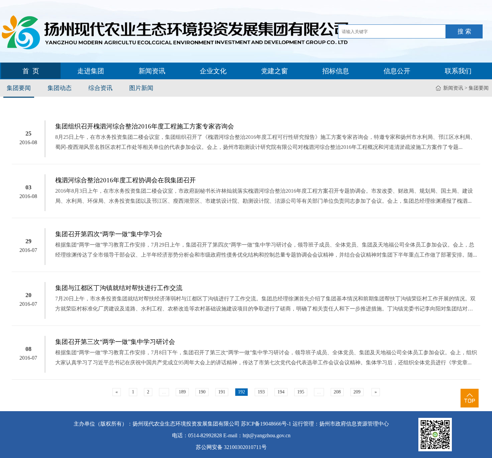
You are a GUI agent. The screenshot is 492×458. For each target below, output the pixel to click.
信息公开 (397, 71)
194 (280, 391)
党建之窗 (274, 71)
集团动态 (60, 88)
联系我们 (458, 71)
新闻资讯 (152, 71)
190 (202, 391)
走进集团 (90, 71)
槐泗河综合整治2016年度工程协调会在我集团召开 (125, 180)
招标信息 (335, 71)
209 (356, 391)
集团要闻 (19, 88)
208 (337, 391)
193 (261, 391)
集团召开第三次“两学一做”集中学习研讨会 (115, 341)
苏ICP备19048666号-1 (266, 424)
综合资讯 (100, 88)
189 (182, 391)
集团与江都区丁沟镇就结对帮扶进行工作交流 (118, 287)
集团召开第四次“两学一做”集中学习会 (108, 234)
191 (221, 391)
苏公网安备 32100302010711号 (231, 447)
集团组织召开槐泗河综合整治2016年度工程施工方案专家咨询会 (144, 126)
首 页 (30, 71)
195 (300, 391)
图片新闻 (141, 88)
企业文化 (213, 71)
